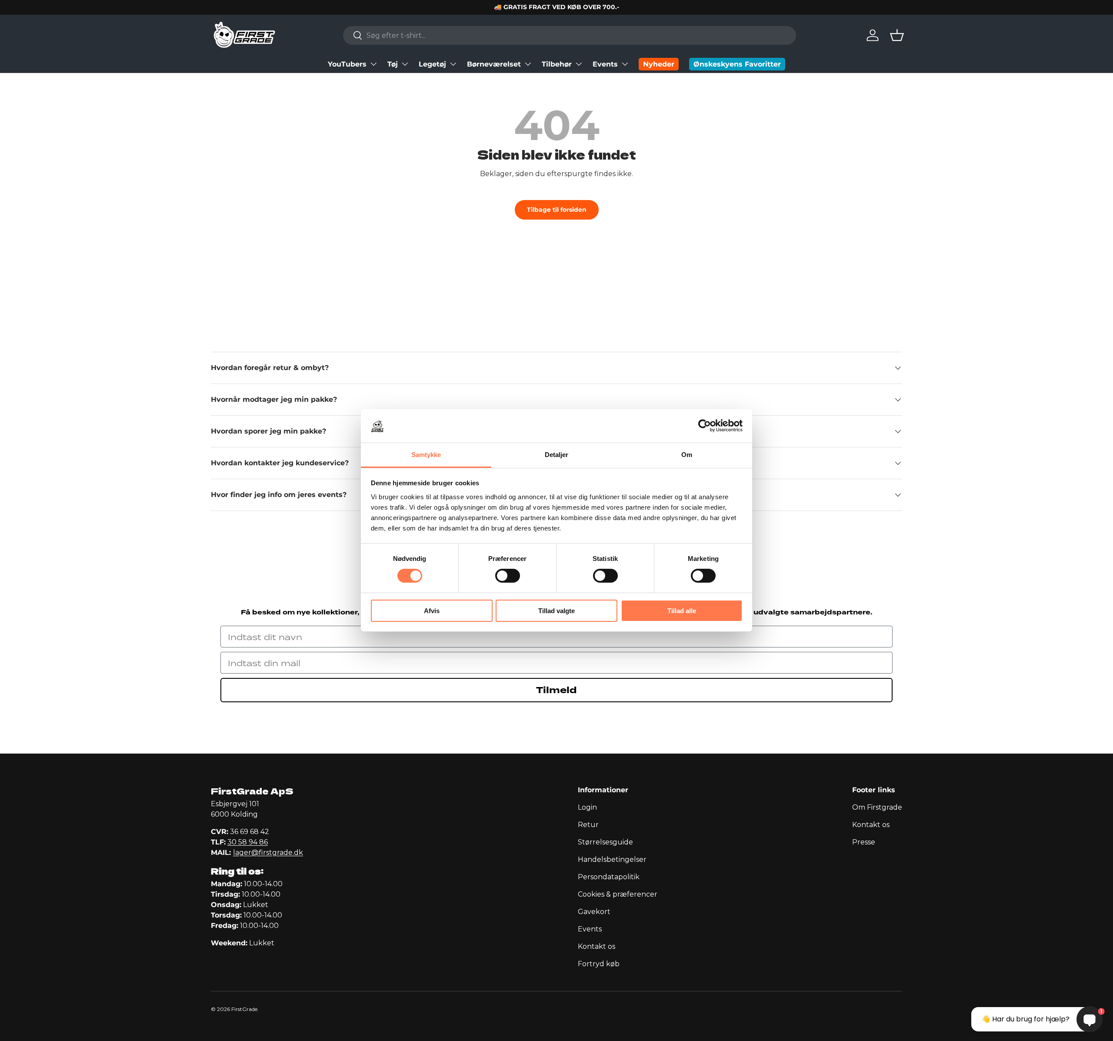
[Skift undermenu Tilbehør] (578, 64)
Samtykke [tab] (426, 454)
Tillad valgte (556, 610)
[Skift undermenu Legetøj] (453, 64)
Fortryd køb (599, 964)
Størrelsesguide (605, 842)
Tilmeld (556, 690)
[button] (896, 35)
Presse (863, 842)
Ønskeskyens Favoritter (737, 64)
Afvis (432, 610)
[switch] (507, 576)
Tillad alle (681, 610)
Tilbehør (557, 64)
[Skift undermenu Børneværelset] (528, 64)
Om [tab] (686, 454)
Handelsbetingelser (612, 859)
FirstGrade (244, 1009)
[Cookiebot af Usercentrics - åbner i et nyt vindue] (704, 425)
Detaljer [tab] (557, 454)
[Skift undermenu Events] (625, 64)
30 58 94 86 (247, 842)
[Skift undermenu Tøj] (405, 64)
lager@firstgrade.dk (268, 852)
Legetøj (432, 64)
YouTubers (347, 64)
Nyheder (658, 64)
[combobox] (569, 35)
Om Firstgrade (877, 807)
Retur (588, 825)
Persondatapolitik (609, 877)
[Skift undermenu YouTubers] (373, 64)
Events (605, 64)
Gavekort (594, 912)
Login (587, 807)
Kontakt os (596, 946)
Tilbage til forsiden (556, 210)
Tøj (392, 64)
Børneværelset (494, 64)
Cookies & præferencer (617, 894)
